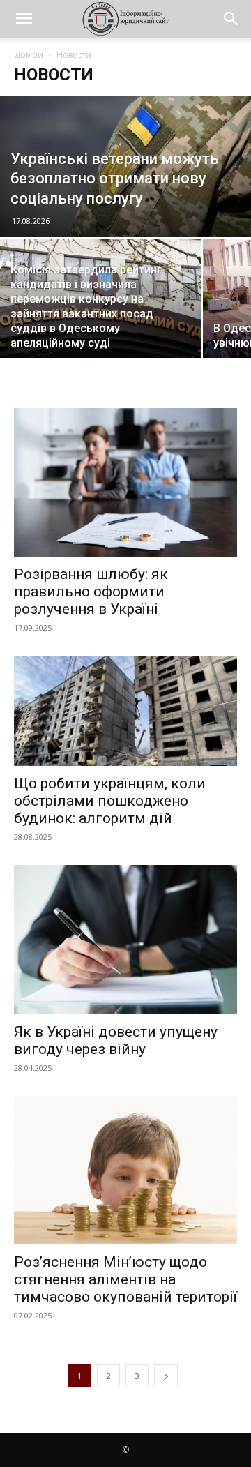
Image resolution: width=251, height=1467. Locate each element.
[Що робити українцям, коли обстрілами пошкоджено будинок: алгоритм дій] (125, 711)
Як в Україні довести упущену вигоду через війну (116, 1040)
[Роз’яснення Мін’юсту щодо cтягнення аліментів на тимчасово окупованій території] (125, 1170)
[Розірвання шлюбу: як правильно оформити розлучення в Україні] (125, 482)
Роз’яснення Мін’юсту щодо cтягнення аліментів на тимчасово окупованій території (125, 1279)
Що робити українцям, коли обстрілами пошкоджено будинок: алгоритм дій (110, 801)
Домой (28, 55)
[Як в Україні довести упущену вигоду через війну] (125, 939)
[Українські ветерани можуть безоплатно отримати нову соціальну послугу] (125, 166)
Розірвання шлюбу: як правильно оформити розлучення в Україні (91, 591)
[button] (23, 19)
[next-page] (166, 1375)
